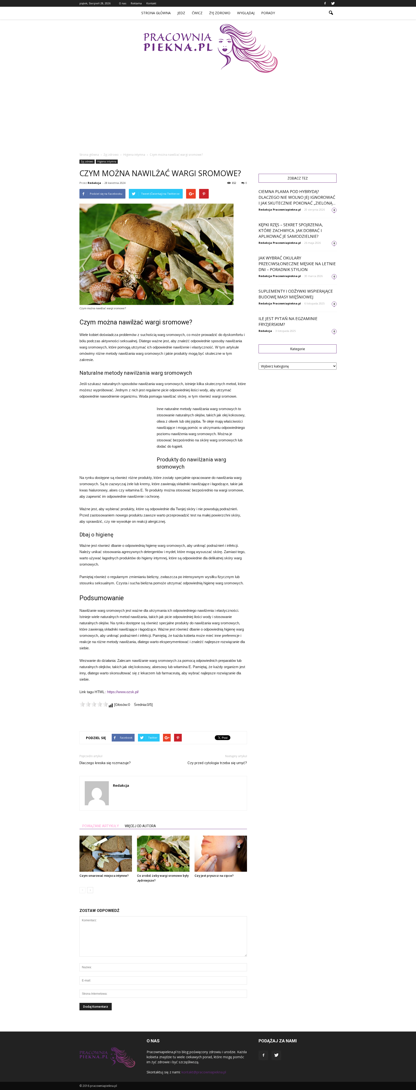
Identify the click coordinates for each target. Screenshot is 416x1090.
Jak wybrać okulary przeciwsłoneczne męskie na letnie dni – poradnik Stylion (297, 263)
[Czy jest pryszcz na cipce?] (221, 854)
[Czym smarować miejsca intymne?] (105, 854)
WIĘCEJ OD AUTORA (140, 826)
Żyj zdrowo (219, 13)
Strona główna (156, 13)
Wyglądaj (245, 13)
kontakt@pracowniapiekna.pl (204, 1072)
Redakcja (94, 183)
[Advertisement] (210, 108)
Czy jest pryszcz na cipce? (214, 875)
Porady (268, 13)
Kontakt (151, 3)
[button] (331, 13)
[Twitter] (333, 3)
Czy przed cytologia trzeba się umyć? (217, 763)
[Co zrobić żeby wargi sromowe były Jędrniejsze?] (163, 854)
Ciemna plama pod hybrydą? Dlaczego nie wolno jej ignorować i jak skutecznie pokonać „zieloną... (297, 197)
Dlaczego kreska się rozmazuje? (105, 763)
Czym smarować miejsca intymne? (104, 875)
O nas (122, 3)
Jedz (181, 13)
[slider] (93, 704)
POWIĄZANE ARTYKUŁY (100, 826)
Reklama (136, 3)
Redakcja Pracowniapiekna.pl (280, 209)
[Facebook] (325, 3)
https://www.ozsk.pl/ (123, 692)
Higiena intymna (106, 161)
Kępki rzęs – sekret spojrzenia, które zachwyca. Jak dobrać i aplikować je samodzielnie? (291, 230)
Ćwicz (197, 13)
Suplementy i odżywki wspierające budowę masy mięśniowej (296, 294)
